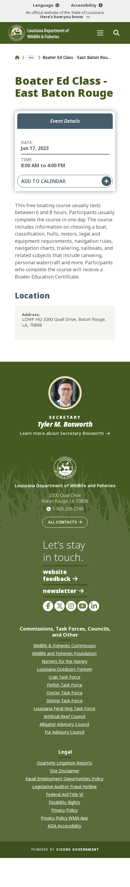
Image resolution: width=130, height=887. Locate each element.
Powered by (65, 850)
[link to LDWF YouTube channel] (82, 606)
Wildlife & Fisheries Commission (64, 645)
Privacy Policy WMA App (64, 818)
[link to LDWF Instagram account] (71, 606)
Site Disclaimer (64, 771)
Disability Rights (64, 802)
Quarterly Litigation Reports (64, 763)
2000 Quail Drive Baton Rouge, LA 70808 (65, 498)
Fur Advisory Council (64, 732)
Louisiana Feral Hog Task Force (64, 708)
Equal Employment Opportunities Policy (64, 778)
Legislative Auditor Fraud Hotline (64, 786)
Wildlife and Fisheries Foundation (64, 653)
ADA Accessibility (64, 826)
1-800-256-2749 (67, 509)
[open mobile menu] (100, 33)
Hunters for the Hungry (64, 661)
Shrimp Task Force (64, 700)
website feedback (56, 575)
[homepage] (38, 33)
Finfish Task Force (64, 685)
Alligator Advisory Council (64, 724)
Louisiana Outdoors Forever (64, 669)
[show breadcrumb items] (31, 57)
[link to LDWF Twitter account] (59, 606)
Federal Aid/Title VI (64, 794)
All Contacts (62, 522)
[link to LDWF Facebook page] (48, 606)
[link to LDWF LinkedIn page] (94, 606)
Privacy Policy (64, 810)
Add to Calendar (43, 181)
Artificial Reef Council (64, 716)
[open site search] (116, 33)
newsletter (59, 591)
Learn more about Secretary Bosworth (62, 433)
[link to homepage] (17, 57)
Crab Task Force (64, 677)
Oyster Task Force (65, 693)
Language (43, 5)
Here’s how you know (62, 17)
